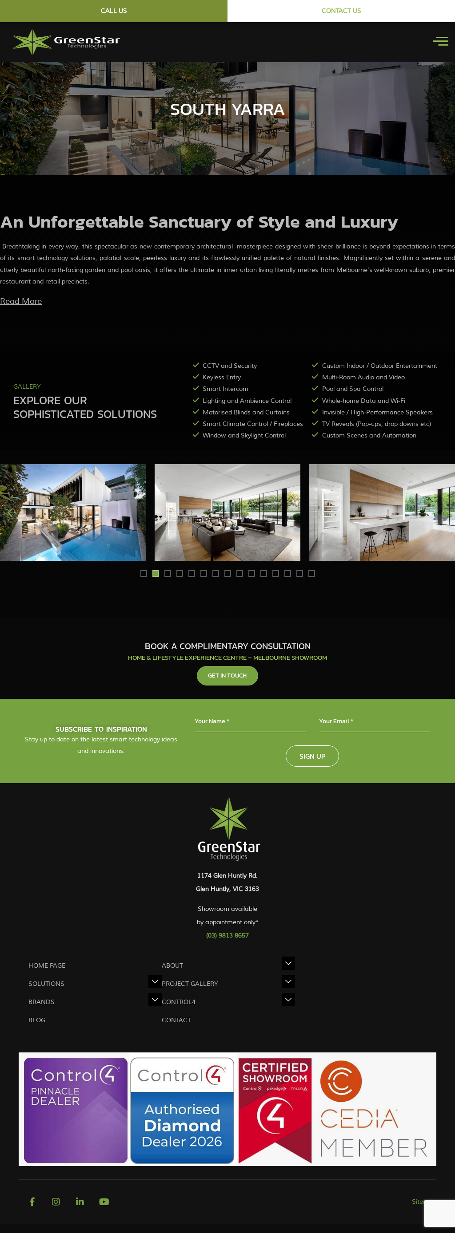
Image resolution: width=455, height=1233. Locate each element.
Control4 (179, 1002)
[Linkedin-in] (80, 1202)
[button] (10, 512)
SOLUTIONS (46, 984)
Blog (36, 1020)
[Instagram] (56, 1202)
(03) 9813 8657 (227, 935)
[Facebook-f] (32, 1202)
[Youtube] (104, 1202)
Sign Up (312, 756)
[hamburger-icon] (441, 42)
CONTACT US (341, 11)
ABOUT (172, 965)
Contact (176, 1020)
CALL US (114, 11)
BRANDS (41, 1002)
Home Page (46, 965)
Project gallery (190, 984)
